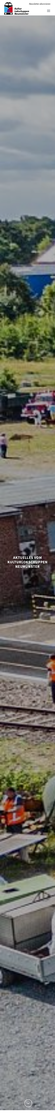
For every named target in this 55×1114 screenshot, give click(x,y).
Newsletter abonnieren (39, 3)
